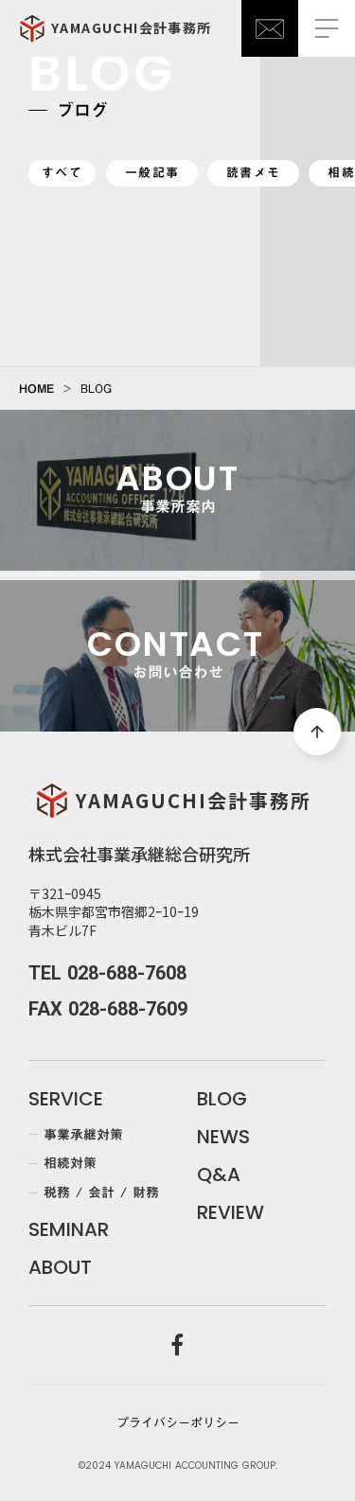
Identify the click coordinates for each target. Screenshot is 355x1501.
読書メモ (253, 172)
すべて (62, 172)
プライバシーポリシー (178, 1422)
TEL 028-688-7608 (107, 973)
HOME (36, 388)
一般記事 (152, 172)
